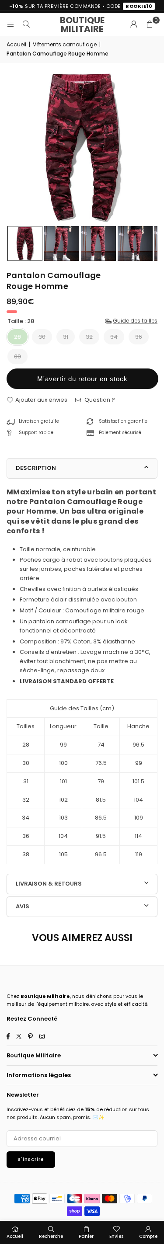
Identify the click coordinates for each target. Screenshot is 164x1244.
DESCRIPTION (36, 468)
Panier (86, 1236)
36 (138, 337)
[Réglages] (134, 24)
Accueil (16, 44)
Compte (148, 1236)
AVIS (22, 906)
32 (89, 337)
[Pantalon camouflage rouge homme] (25, 243)
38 (17, 356)
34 (114, 337)
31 (65, 337)
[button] (149, 24)
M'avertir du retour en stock (82, 378)
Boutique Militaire (82, 24)
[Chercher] (26, 24)
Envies (116, 1236)
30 (41, 337)
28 (17, 337)
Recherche (51, 1236)
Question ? (99, 400)
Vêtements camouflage (65, 44)
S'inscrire (30, 1159)
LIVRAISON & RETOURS (49, 883)
